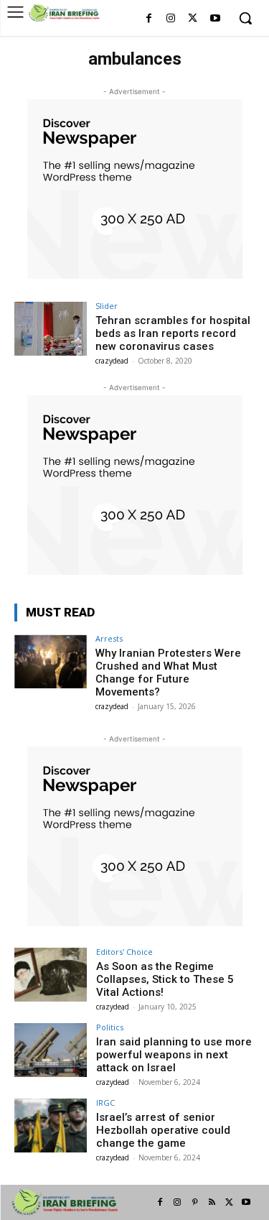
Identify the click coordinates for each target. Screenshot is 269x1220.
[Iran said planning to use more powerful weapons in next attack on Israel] (50, 1050)
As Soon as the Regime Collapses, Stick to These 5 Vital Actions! (165, 979)
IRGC (105, 1102)
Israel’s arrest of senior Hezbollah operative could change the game (163, 1130)
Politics (109, 1027)
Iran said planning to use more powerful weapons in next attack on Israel (174, 1054)
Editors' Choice (124, 952)
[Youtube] (215, 19)
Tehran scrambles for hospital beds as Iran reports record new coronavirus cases (172, 333)
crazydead (111, 361)
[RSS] (211, 1202)
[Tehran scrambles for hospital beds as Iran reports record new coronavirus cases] (50, 329)
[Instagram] (171, 19)
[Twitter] (192, 19)
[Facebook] (149, 19)
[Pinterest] (194, 1202)
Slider (106, 306)
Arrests (109, 638)
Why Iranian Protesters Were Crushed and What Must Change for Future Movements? (168, 672)
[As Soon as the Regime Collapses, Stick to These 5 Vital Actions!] (50, 975)
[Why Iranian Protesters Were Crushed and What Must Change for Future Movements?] (50, 661)
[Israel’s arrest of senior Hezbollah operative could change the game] (50, 1125)
